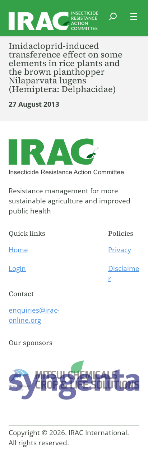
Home (18, 249)
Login (17, 268)
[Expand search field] (113, 21)
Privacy (119, 249)
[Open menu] (133, 16)
